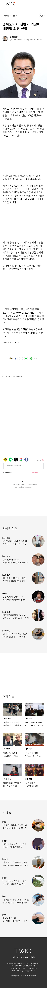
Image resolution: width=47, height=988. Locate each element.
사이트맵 (32, 966)
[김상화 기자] (5, 38)
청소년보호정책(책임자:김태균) (21, 966)
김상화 (12, 37)
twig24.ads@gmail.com (27, 971)
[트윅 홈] (9, 3)
